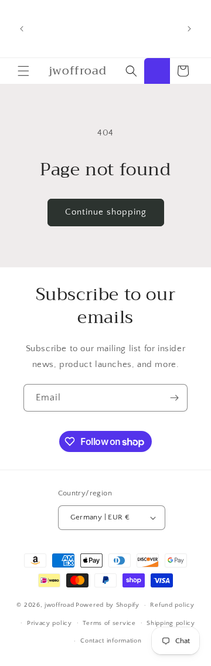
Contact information (110, 640)
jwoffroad (59, 605)
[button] (23, 71)
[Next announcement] (189, 29)
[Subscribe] (174, 398)
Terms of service (109, 623)
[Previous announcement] (22, 29)
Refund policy (172, 605)
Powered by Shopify (107, 605)
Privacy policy (49, 623)
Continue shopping (106, 212)
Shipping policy (171, 623)
